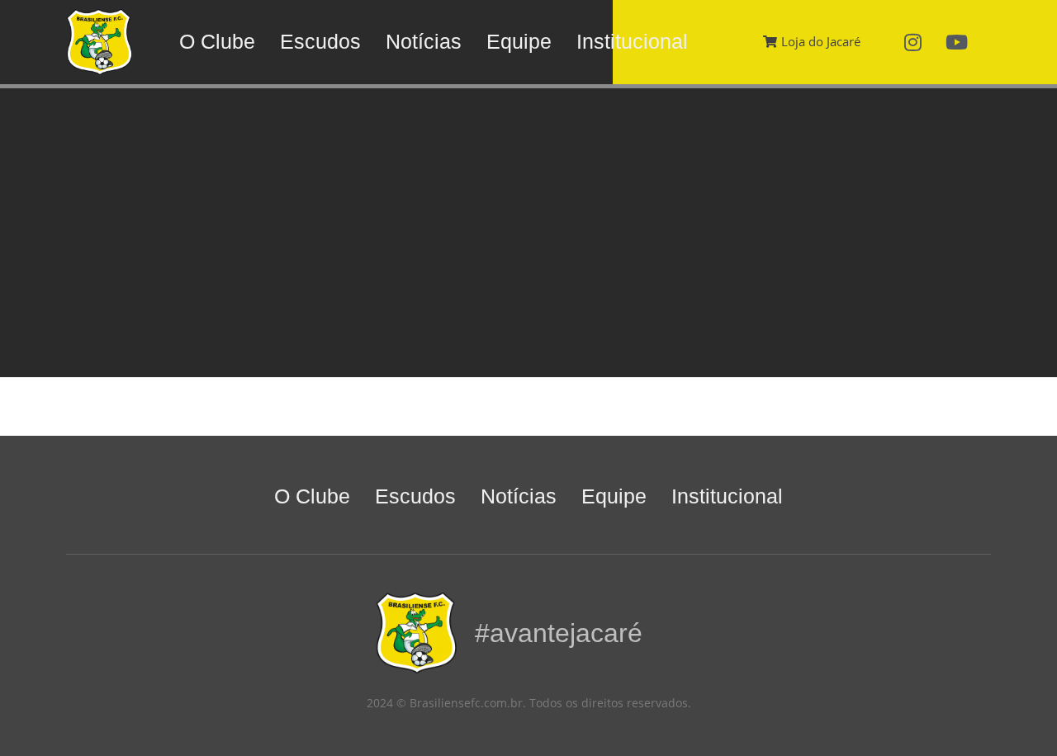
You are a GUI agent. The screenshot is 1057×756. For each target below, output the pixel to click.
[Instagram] (913, 42)
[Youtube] (957, 42)
